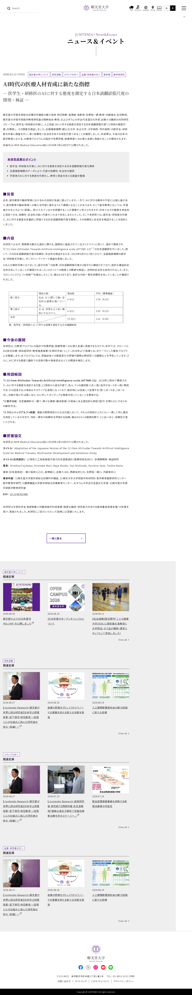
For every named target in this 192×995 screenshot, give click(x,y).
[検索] (9, 8)
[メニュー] (184, 8)
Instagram (95, 967)
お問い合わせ (64, 981)
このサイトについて (100, 981)
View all (122, 640)
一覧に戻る (55, 538)
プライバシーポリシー (124, 981)
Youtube (103, 967)
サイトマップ (81, 981)
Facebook (80, 967)
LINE (110, 967)
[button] (131, 8)
